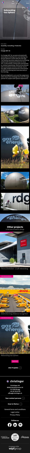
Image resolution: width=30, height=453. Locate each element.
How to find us (13, 404)
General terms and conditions (15, 409)
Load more (15, 361)
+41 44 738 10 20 (15, 391)
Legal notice (15, 412)
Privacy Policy (15, 415)
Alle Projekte (13, 368)
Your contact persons (13, 398)
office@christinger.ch (15, 393)
